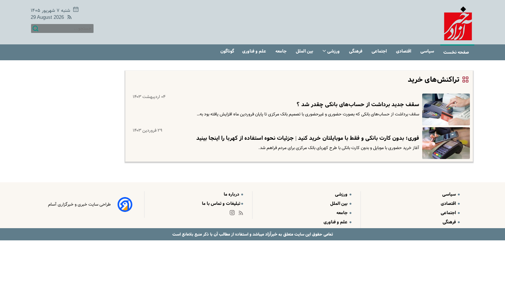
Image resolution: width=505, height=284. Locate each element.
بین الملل (305, 51)
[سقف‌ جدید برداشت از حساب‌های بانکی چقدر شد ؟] (444, 109)
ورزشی (333, 51)
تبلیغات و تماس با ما (221, 203)
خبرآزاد (270, 234)
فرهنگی (356, 51)
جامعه (281, 51)
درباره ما (232, 194)
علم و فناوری (254, 51)
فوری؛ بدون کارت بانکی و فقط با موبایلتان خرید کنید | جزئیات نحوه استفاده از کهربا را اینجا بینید (307, 138)
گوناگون (227, 51)
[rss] (68, 18)
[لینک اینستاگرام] (233, 214)
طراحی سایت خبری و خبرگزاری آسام (79, 204)
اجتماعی (380, 51)
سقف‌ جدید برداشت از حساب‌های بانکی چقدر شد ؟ (357, 105)
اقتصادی (404, 51)
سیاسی (427, 51)
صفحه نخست (456, 52)
